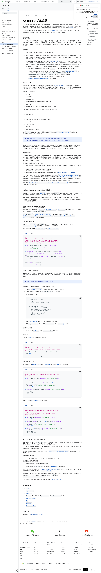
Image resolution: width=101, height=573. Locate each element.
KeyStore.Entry (36, 364)
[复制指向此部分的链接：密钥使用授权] (32, 152)
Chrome (43, 563)
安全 (21, 549)
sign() (58, 364)
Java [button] (32, 233)
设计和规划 (26, 1)
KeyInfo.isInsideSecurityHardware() (39, 78)
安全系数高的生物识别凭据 (46, 469)
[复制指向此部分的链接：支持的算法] (32, 485)
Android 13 (63, 553)
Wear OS (49, 547)
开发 (35, 1)
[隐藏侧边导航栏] (16, 570)
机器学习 (35, 547)
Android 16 (63, 547)
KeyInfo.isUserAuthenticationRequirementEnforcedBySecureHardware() (48, 183)
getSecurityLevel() (71, 71)
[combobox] (65, 1)
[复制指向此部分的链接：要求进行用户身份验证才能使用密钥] (46, 439)
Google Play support (92, 549)
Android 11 (63, 558)
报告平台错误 (90, 545)
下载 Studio (76, 551)
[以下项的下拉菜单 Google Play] (49, 1)
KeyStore (41, 209)
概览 (3, 8)
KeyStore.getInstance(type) (43, 214)
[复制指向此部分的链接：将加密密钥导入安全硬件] (39, 270)
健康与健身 (36, 549)
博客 (21, 556)
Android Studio (91, 1)
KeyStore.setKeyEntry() (29, 226)
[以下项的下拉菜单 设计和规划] (30, 1)
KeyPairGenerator (51, 209)
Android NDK (77, 553)
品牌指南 (31, 569)
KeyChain (52, 30)
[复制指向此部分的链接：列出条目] (29, 335)
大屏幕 (48, 545)
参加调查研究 (90, 551)
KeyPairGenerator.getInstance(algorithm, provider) (37, 215)
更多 (53, 1)
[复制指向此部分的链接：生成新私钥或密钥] (35, 221)
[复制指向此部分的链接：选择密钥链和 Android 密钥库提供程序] (53, 190)
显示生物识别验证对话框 (56, 479)
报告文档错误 (90, 547)
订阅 (86, 569)
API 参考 (76, 549)
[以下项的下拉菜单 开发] (38, 1)
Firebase (50, 563)
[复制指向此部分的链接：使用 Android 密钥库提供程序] (46, 207)
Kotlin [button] (26, 233)
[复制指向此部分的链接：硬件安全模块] (32, 82)
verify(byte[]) (35, 400)
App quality (5, 5)
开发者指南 (76, 547)
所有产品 (70, 563)
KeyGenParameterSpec (53, 228)
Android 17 (63, 545)
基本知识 (16, 1)
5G (34, 556)
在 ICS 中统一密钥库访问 (37, 514)
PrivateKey (33, 224)
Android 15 (63, 549)
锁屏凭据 (56, 469)
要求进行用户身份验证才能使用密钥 (66, 172)
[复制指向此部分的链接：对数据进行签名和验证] (36, 362)
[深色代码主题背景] (79, 236)
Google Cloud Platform (60, 563)
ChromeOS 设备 (50, 549)
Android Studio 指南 (78, 545)
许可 (27, 569)
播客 (21, 558)
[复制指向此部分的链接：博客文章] (31, 511)
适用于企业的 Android (25, 547)
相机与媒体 (36, 551)
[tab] (26, 233)
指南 (8, 8)
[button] (9, 27)
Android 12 (63, 556)
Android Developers (27, 15)
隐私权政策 (36, 553)
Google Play (44, 1)
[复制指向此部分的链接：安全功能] (31, 38)
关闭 (89, 16)
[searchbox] (9, 13)
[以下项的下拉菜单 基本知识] (20, 1)
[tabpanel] (52, 251)
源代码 (21, 551)
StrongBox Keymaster (59, 85)
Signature (47, 364)
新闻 (21, 553)
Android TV (49, 553)
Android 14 (63, 551)
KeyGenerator (61, 209)
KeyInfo (52, 68)
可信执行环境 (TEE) (53, 61)
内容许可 (33, 521)
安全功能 (71, 28)
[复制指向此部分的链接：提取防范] (29, 50)
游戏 (35, 545)
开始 (95, 16)
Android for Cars (50, 551)
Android (22, 545)
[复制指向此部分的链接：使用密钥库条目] (34, 328)
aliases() (30, 337)
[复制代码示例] (81, 236)
